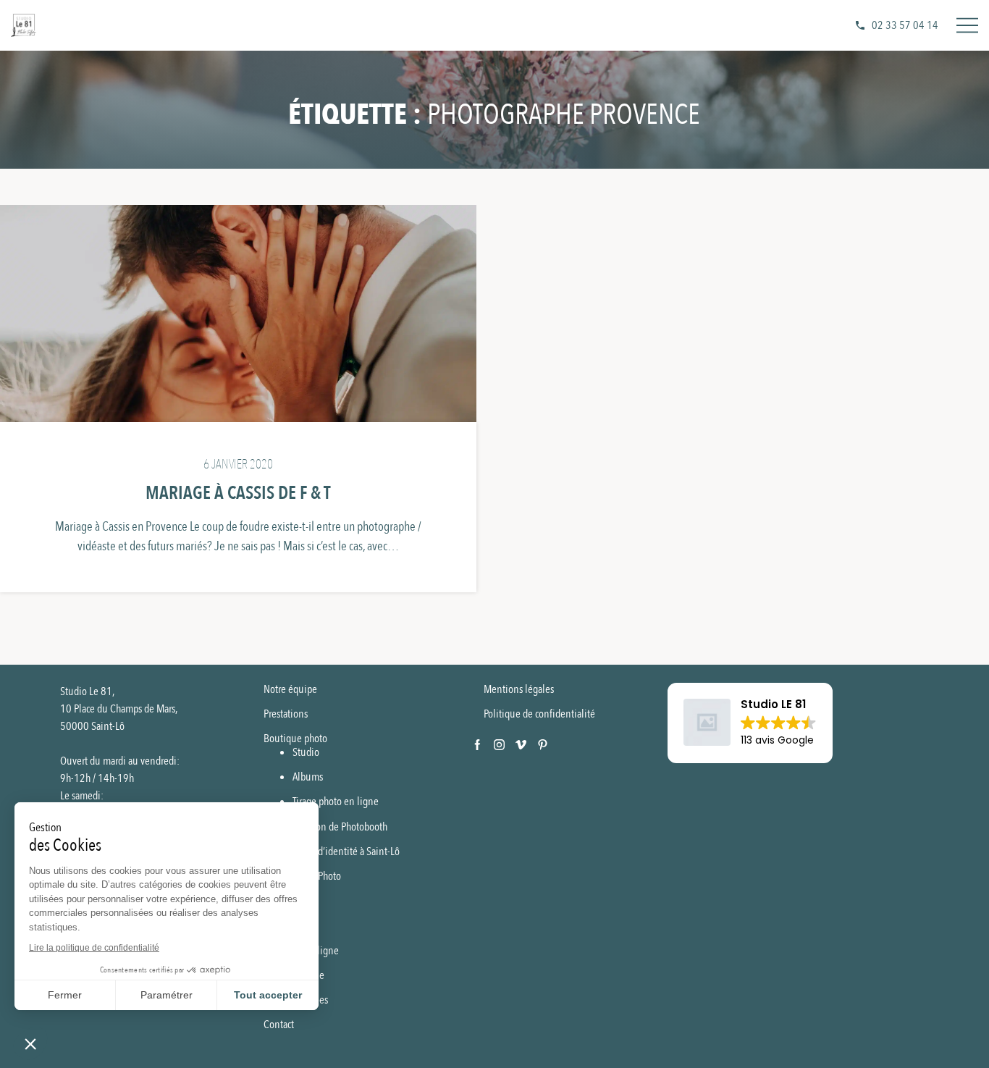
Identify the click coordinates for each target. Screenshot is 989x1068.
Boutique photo (295, 739)
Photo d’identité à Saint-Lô (346, 851)
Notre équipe (290, 689)
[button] (750, 723)
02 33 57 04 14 (905, 25)
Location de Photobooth (340, 827)
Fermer (65, 995)
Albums (308, 777)
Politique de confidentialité (539, 714)
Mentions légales (519, 689)
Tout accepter (268, 995)
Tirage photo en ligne (336, 802)
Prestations (286, 714)
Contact (279, 1025)
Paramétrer (166, 995)
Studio (306, 752)
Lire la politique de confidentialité (94, 948)
